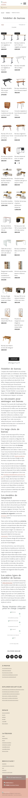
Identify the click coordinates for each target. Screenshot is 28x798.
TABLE (3, 736)
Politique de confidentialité (9, 677)
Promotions (5, 751)
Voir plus (14, 359)
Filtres (2, 24)
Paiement (4, 763)
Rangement (5, 738)
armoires (4, 516)
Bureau (4, 717)
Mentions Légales (6, 670)
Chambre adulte (6, 747)
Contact (4, 770)
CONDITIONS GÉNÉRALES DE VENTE (10, 674)
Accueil (2, 12)
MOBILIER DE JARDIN (6, 744)
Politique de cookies (7, 672)
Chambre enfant (6, 749)
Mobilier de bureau (6, 742)
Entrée (3, 719)
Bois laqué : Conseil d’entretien (10, 698)
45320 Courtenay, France (12, 785)
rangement (4, 536)
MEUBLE (8, 12)
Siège (3, 740)
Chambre (4, 721)
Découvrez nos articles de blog (10, 700)
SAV (3, 768)
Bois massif (5, 723)
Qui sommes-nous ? (7, 668)
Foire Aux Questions (7, 772)
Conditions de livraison (8, 766)
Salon (3, 715)
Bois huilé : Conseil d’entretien (9, 696)
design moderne (19, 456)
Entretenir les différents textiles (10, 691)
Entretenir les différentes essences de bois (13, 689)
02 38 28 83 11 (9, 782)
